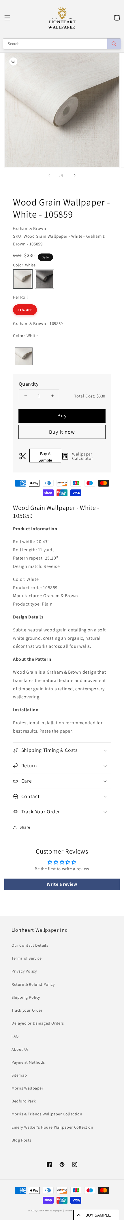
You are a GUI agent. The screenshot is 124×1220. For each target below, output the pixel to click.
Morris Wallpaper (28, 1088)
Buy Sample (98, 1215)
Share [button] (25, 827)
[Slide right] (74, 175)
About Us (20, 1049)
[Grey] (44, 279)
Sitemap (19, 1075)
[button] (7, 17)
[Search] (114, 44)
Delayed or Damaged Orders (38, 1023)
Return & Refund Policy (33, 984)
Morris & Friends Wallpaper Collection (47, 1114)
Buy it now (62, 432)
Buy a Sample (45, 457)
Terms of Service (27, 958)
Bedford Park (24, 1101)
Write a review (62, 884)
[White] (23, 279)
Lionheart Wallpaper (49, 1210)
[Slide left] (49, 175)
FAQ (15, 1036)
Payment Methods (28, 1062)
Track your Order (27, 1010)
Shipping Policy (26, 997)
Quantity (28, 384)
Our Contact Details (30, 945)
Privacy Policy (24, 971)
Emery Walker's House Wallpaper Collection (52, 1127)
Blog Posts (21, 1140)
